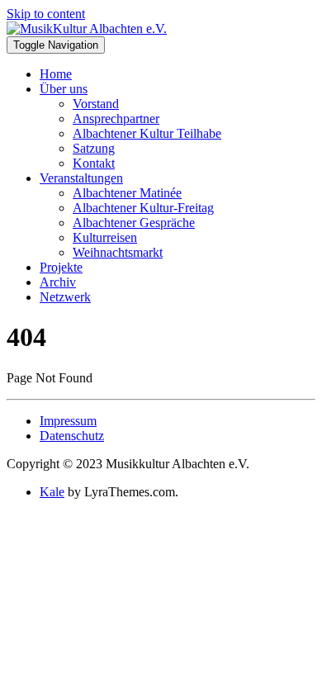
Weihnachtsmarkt (118, 252)
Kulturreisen (105, 237)
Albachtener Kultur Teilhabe (147, 133)
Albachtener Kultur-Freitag (143, 208)
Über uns (64, 89)
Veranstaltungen (81, 178)
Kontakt (94, 163)
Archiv (58, 282)
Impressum (68, 421)
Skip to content (46, 14)
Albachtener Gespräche (134, 223)
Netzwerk (65, 297)
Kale (52, 492)
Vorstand (96, 104)
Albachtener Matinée (127, 193)
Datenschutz (72, 436)
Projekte (61, 267)
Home (56, 74)
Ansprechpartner (116, 118)
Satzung (94, 148)
